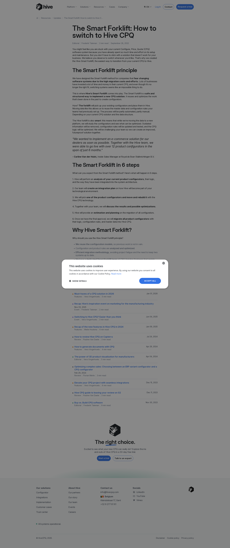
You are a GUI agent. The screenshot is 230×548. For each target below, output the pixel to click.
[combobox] (163, 263)
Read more (116, 273)
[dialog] (115, 274)
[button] (78, 280)
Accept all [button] (150, 281)
